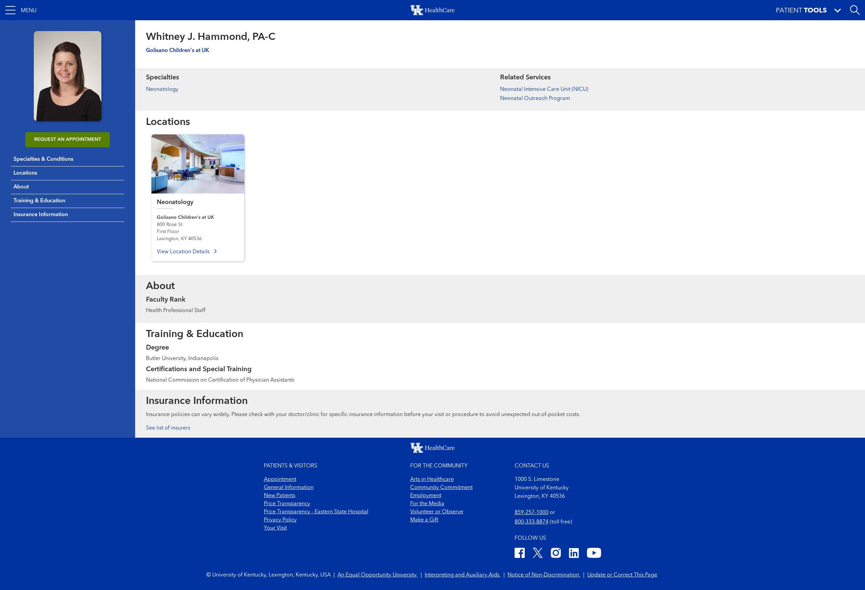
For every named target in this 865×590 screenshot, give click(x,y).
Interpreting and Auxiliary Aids (463, 575)
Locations (25, 173)
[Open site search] (855, 10)
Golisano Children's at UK (177, 50)
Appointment (280, 479)
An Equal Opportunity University (378, 575)
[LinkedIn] (574, 554)
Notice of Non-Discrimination (544, 575)
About (21, 187)
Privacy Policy (280, 520)
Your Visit (275, 528)
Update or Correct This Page (622, 575)
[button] (21, 10)
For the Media (427, 504)
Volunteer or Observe (436, 512)
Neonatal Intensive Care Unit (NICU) (544, 89)
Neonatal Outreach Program (535, 98)
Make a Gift (424, 520)
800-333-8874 (531, 522)
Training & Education (39, 201)
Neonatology (162, 89)
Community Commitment (441, 487)
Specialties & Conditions (43, 159)
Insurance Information (41, 214)
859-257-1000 (531, 512)
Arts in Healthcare (432, 479)
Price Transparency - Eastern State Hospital (316, 512)
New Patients (279, 495)
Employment (425, 495)
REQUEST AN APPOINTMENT (67, 139)
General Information (289, 487)
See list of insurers (168, 428)
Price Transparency (287, 504)
